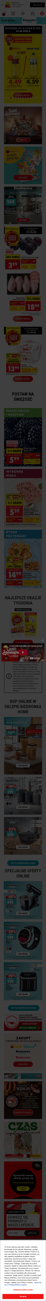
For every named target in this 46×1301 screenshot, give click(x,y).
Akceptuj (23, 1296)
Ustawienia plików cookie (23, 1290)
